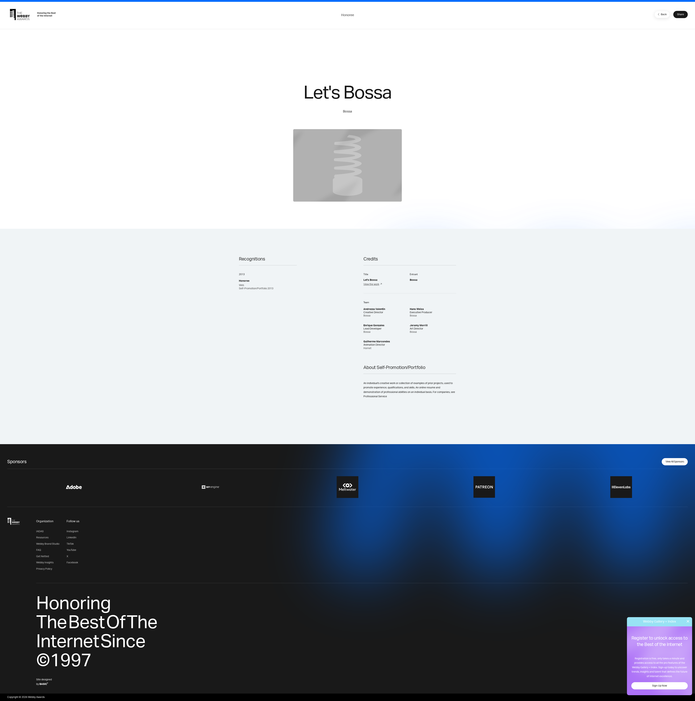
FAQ (38, 550)
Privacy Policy (44, 569)
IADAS (40, 531)
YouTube (71, 550)
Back (664, 14)
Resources (42, 537)
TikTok (70, 544)
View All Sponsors (674, 461)
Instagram (72, 531)
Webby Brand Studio (47, 544)
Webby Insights (45, 562)
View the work (371, 284)
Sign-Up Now (659, 686)
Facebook (72, 562)
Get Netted (42, 556)
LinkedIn (71, 537)
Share (680, 14)
